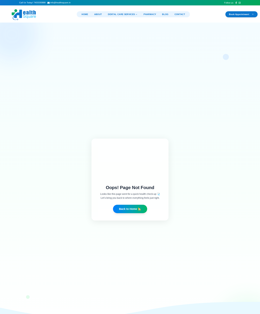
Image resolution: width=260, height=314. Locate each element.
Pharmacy (150, 14)
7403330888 (40, 2)
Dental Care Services (121, 14)
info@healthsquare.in (60, 2)
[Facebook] (236, 3)
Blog (165, 14)
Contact (180, 14)
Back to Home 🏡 (130, 208)
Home (85, 14)
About (98, 14)
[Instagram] (239, 3)
